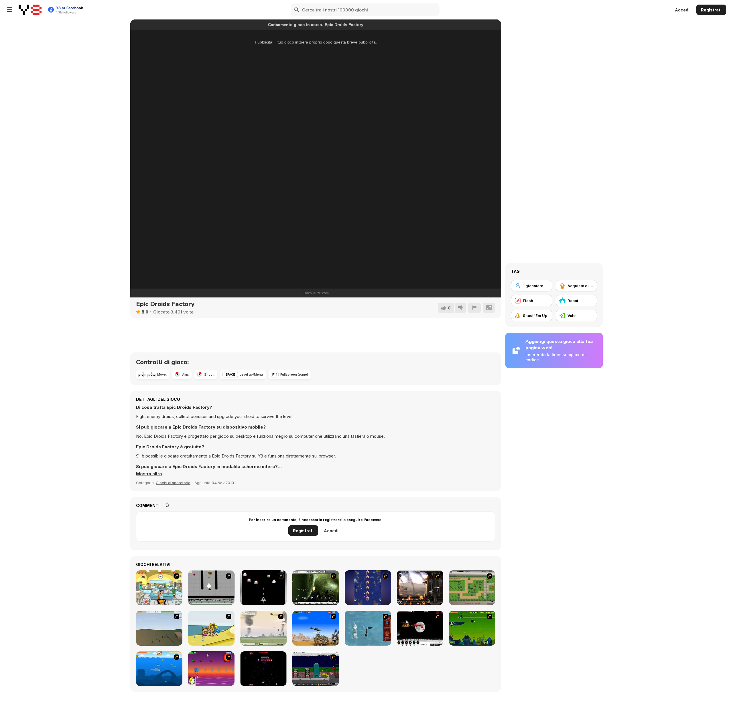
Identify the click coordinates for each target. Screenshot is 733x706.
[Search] (297, 9)
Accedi (682, 9)
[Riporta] (474, 308)
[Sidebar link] (9, 9)
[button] (149, 474)
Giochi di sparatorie (173, 482)
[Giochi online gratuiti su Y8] (30, 10)
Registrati (711, 9)
